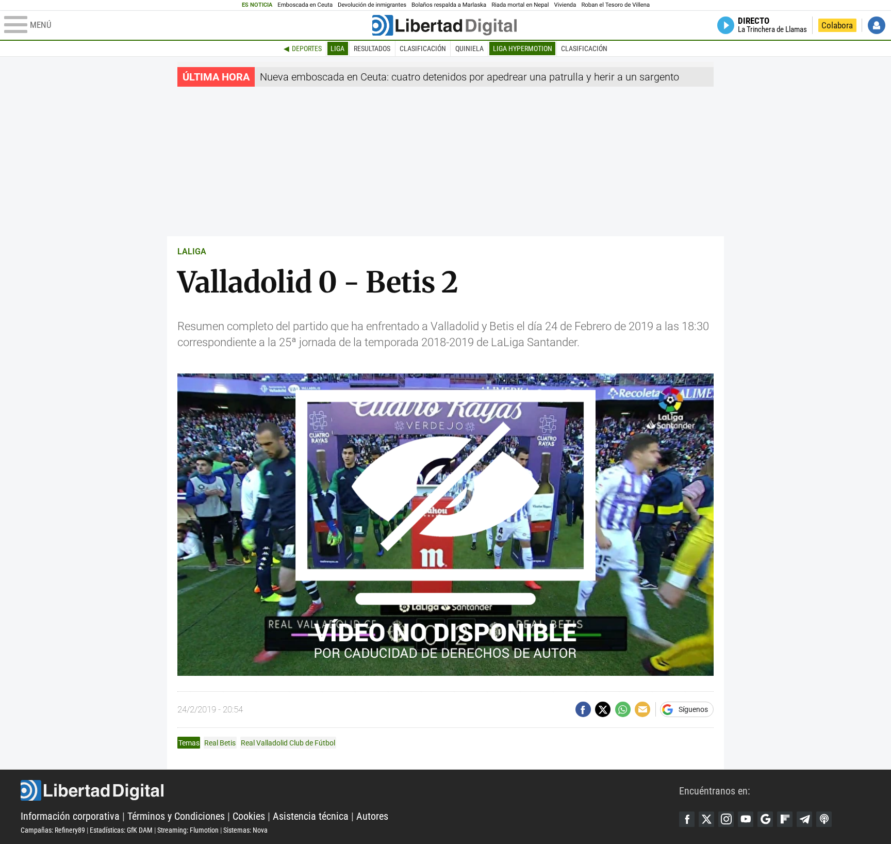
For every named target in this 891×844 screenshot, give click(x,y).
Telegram (804, 819)
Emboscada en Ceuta (305, 5)
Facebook (687, 819)
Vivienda (565, 5)
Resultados (372, 48)
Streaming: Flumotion (188, 830)
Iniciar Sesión (876, 25)
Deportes (307, 48)
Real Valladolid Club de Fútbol (288, 743)
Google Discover (765, 819)
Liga (337, 48)
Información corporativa (70, 816)
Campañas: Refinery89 (53, 830)
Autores (372, 816)
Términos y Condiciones (176, 816)
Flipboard (785, 819)
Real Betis (220, 743)
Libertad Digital (350, 790)
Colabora (837, 25)
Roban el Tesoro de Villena (615, 5)
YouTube (745, 819)
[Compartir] (583, 709)
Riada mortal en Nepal (520, 5)
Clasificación (423, 48)
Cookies (249, 816)
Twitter (706, 819)
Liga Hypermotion (522, 48)
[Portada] (444, 25)
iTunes (824, 819)
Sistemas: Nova (245, 830)
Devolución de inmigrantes (372, 5)
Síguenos (693, 709)
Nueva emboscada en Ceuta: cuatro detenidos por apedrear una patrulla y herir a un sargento (469, 77)
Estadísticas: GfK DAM (121, 830)
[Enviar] (623, 709)
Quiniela (469, 48)
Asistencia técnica (311, 816)
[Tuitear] (602, 709)
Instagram (726, 819)
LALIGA (191, 251)
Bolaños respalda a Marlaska (448, 5)
